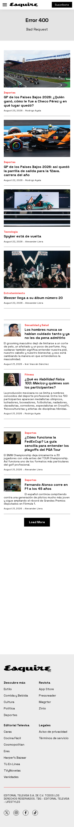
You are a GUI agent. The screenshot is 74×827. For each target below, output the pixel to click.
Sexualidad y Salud (37, 325)
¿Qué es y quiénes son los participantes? (47, 383)
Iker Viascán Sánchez (37, 364)
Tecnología (11, 231)
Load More (37, 522)
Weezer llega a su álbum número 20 (33, 298)
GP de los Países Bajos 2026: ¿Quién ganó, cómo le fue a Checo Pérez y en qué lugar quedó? (35, 101)
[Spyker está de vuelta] (37, 208)
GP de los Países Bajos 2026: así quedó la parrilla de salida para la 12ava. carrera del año (36, 171)
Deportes (9, 92)
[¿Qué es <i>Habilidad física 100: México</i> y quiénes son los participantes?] (12, 379)
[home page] (23, 5)
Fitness (29, 374)
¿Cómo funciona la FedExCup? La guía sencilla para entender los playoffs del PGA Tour (47, 443)
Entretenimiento (14, 293)
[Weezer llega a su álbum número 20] (37, 269)
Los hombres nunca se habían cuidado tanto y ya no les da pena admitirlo (47, 333)
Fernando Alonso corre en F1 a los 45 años (46, 486)
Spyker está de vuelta (22, 236)
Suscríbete (62, 4)
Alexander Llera (34, 241)
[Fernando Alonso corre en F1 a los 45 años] (12, 485)
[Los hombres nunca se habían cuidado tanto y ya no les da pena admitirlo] (12, 330)
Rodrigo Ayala (33, 110)
